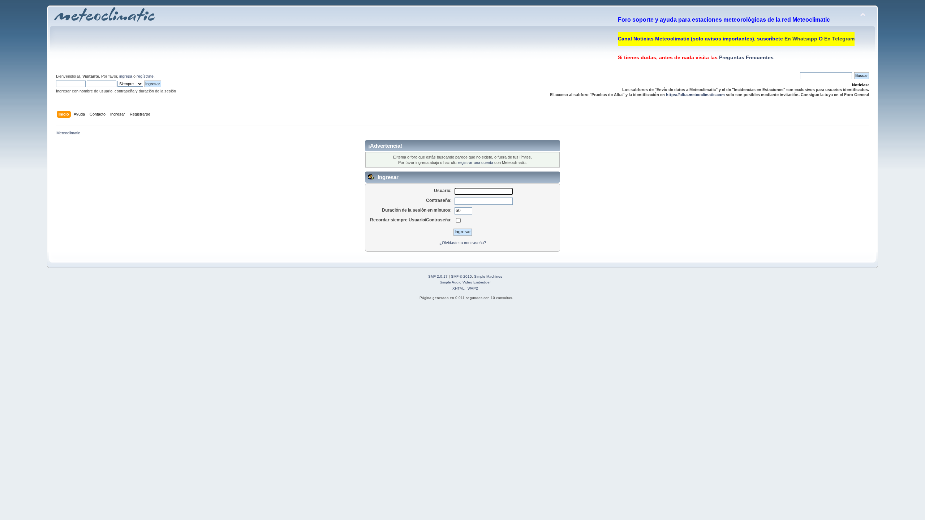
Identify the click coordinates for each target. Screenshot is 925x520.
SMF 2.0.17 (438, 276)
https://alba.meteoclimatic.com (695, 94)
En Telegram (839, 39)
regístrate (145, 76)
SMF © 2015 (461, 276)
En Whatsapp (800, 39)
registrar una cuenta (475, 162)
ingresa (125, 76)
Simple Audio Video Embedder (465, 282)
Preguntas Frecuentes (746, 57)
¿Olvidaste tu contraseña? (462, 242)
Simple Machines (488, 276)
